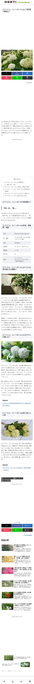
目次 (15, 179)
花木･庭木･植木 (19, 478)
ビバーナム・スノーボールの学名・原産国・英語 (17, 186)
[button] (27, 78)
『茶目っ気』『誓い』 (11, 184)
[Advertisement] (17, 31)
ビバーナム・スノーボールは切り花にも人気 (16, 195)
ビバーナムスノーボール (8, 478)
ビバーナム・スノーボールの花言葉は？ (14, 182)
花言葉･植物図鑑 (6, 480)
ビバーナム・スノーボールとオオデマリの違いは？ (17, 193)
